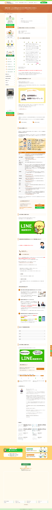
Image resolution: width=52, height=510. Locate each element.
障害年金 (20, 9)
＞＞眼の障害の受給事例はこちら (29, 155)
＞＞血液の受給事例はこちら (28, 189)
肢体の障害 (17, 9)
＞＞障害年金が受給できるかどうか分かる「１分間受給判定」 (26, 262)
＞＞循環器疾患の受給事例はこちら (29, 179)
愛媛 (9, 9)
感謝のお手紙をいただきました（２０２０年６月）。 (27, 20)
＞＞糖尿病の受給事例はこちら (29, 186)
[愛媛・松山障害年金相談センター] (9, 2)
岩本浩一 (21, 393)
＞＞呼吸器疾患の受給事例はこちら (29, 176)
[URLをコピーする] (42, 378)
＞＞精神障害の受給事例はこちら (29, 174)
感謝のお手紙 (12, 9)
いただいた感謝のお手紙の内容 (25, 22)
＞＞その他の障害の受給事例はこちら (29, 194)
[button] (21, 378)
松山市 (15, 9)
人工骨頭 (7, 9)
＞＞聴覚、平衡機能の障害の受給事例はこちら (30, 159)
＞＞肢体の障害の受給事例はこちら (29, 170)
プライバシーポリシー (26, 504)
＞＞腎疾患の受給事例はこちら (29, 181)
